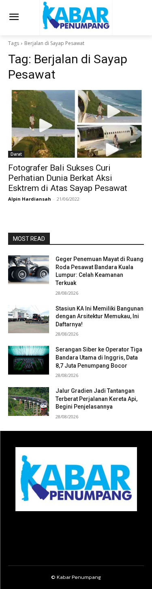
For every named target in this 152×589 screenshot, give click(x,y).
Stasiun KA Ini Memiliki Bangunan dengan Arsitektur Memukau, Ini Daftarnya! (99, 316)
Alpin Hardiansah (29, 199)
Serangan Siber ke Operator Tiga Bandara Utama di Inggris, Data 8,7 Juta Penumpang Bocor (99, 357)
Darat (16, 154)
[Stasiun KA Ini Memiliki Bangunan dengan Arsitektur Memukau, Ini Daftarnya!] (28, 319)
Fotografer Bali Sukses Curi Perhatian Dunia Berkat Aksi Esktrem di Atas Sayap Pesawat (67, 178)
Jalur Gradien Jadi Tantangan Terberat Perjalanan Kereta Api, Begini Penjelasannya (96, 399)
